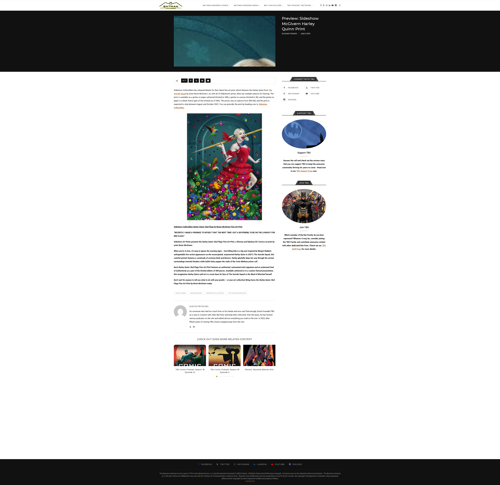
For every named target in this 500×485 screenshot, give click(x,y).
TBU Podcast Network (299, 5)
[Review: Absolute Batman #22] (259, 355)
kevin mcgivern (196, 293)
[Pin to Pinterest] (202, 81)
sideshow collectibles (215, 293)
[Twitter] (324, 5)
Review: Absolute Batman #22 (259, 369)
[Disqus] (224, 414)
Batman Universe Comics (215, 5)
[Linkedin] (329, 5)
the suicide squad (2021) (237, 293)
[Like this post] (185, 81)
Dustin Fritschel (290, 33)
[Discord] (336, 5)
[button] (177, 361)
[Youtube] (332, 5)
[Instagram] (326, 5)
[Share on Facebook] (191, 81)
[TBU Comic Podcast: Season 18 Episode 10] (190, 355)
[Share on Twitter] (196, 81)
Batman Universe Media (246, 5)
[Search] (340, 5)
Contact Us (250, 481)
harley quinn (181, 293)
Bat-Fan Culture (272, 5)
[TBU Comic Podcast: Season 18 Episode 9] (225, 355)
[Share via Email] (208, 81)
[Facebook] (320, 5)
